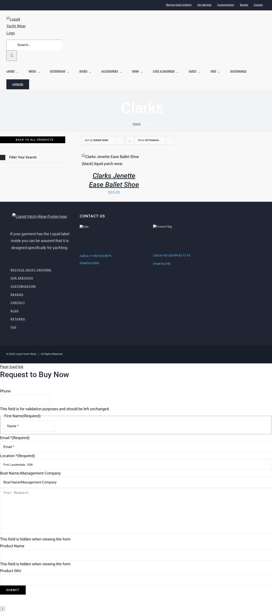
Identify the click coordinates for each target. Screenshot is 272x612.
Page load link (11, 366)
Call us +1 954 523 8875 (95, 256)
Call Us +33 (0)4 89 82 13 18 (171, 255)
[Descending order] (129, 140)
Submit (13, 590)
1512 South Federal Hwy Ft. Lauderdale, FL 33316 (96, 245)
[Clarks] (114, 160)
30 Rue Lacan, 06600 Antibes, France (167, 245)
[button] (32, 157)
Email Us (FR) (162, 263)
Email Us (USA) (89, 263)
